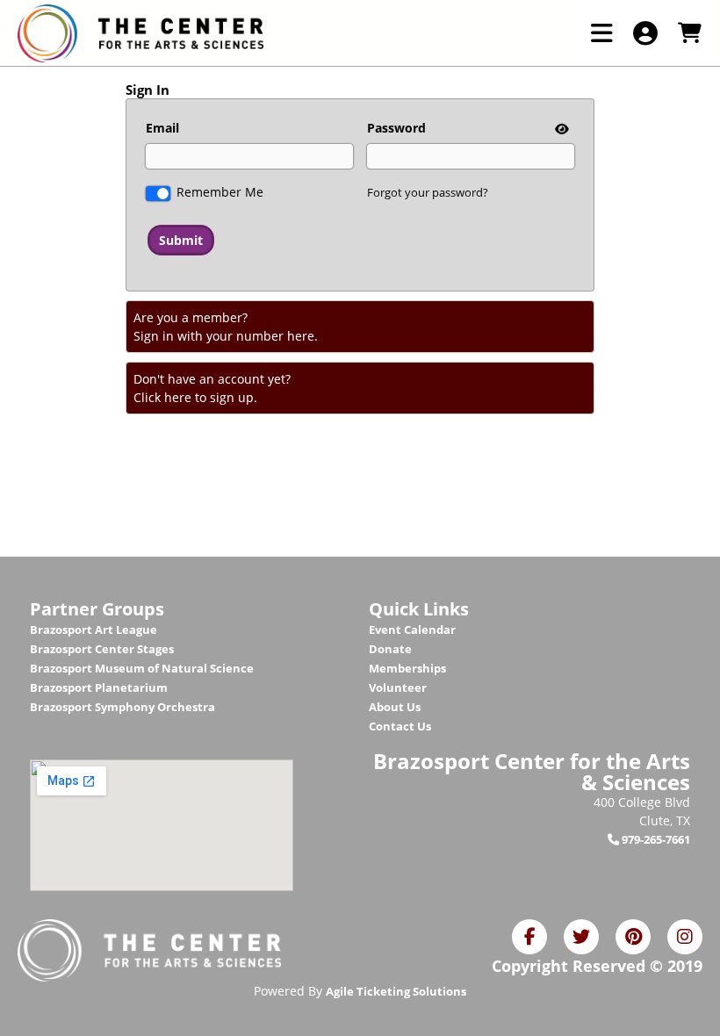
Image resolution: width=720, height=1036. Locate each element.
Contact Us (400, 726)
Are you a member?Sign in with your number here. (225, 326)
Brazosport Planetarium (99, 687)
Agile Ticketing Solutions (396, 991)
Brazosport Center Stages (102, 649)
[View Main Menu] (601, 33)
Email (162, 127)
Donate (390, 649)
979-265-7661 (654, 839)
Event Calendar (412, 629)
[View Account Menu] (645, 33)
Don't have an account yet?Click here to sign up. (212, 388)
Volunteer (398, 687)
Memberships (407, 668)
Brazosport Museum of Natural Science (142, 668)
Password (396, 127)
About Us (395, 707)
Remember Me (219, 191)
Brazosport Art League (93, 629)
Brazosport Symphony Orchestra (122, 707)
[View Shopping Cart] (689, 33)
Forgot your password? (427, 192)
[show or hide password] (560, 129)
